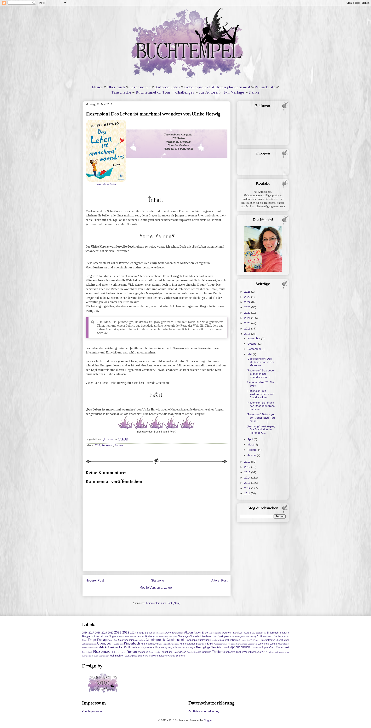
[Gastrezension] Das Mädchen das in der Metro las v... (260, 362)
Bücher (141, 636)
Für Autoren (209, 92)
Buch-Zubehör (131, 636)
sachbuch (143, 652)
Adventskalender (174, 632)
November (254, 338)
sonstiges (167, 652)
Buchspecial (151, 636)
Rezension (107, 445)
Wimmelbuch (160, 655)
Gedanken (140, 640)
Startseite (157, 580)
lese (245, 644)
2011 (247, 493)
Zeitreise (180, 655)
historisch (214, 640)
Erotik (259, 636)
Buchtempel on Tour (153, 92)
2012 (247, 488)
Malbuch (86, 647)
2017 (247, 461)
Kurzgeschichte (220, 644)
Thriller (217, 651)
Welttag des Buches (135, 655)
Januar (252, 455)
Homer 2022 (246, 640)
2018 (97, 445)
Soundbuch (180, 652)
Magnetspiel (283, 644)
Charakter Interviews (200, 636)
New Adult (216, 647)
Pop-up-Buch (268, 647)
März (251, 444)
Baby (252, 633)
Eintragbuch (240, 636)
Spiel (196, 652)
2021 (247, 317)
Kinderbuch (132, 643)
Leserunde (263, 643)
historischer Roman (230, 640)
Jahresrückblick (89, 644)
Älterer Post (219, 580)
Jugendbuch (104, 643)
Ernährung (251, 636)
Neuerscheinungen (186, 647)
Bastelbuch (261, 633)
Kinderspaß (163, 644)
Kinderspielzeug (188, 643)
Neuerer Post (95, 580)
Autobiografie (215, 633)
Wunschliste (265, 87)
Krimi (210, 643)
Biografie (284, 632)
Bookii (121, 636)
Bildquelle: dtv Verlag (106, 184)
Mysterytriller (171, 647)
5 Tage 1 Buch (144, 632)
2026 (247, 291)
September (255, 348)
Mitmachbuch (135, 647)
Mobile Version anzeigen (157, 587)
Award (246, 632)
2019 (247, 328)
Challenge (183, 636)
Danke (254, 92)
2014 (247, 477)
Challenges (184, 92)
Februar (253, 449)
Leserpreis (252, 644)
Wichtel (149, 656)
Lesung (273, 643)
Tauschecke (121, 92)
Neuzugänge (203, 647)
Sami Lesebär (155, 652)
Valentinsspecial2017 (255, 652)
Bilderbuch (272, 632)
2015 (247, 472)
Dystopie (223, 636)
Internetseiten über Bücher (275, 640)
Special (190, 652)
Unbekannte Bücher (232, 652)
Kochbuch (202, 644)
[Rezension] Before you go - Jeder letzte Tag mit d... (261, 417)
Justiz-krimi (118, 644)
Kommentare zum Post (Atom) (163, 603)
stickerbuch (205, 652)
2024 (247, 302)
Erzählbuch (268, 636)
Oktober (253, 343)
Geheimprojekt (156, 639)
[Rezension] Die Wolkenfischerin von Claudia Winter (260, 394)
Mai (250, 354)
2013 (247, 482)
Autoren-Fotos (167, 87)
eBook (231, 636)
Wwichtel (171, 656)
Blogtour (113, 636)
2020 (247, 323)
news (225, 647)
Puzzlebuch (87, 652)
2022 (247, 312)
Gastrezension (126, 640)
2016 (247, 466)
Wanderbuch (88, 656)
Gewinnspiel (175, 639)
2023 (247, 307)
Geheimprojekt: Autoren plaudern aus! (217, 87)
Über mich (116, 87)
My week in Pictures (153, 647)
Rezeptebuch (120, 652)
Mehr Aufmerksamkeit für (113, 647)
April (251, 439)
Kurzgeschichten (235, 644)
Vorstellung (284, 652)
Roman (119, 445)
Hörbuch (256, 640)
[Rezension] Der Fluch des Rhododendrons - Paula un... (261, 406)
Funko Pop (112, 640)
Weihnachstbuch (101, 656)
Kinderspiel (174, 644)
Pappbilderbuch (239, 647)
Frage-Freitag (97, 639)
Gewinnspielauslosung (197, 640)
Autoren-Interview (232, 632)
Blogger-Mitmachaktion (95, 636)
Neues (97, 87)
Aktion (188, 632)
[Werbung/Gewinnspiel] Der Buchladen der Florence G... (261, 429)
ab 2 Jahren (159, 633)
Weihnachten (117, 655)
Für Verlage (234, 92)
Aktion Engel (201, 632)
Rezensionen (140, 87)
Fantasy (278, 636)
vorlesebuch (273, 652)
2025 (247, 296)
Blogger (208, 720)
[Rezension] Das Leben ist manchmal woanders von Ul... (261, 374)
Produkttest (282, 647)
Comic (214, 636)
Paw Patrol (256, 647)
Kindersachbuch (149, 643)
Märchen (94, 647)
